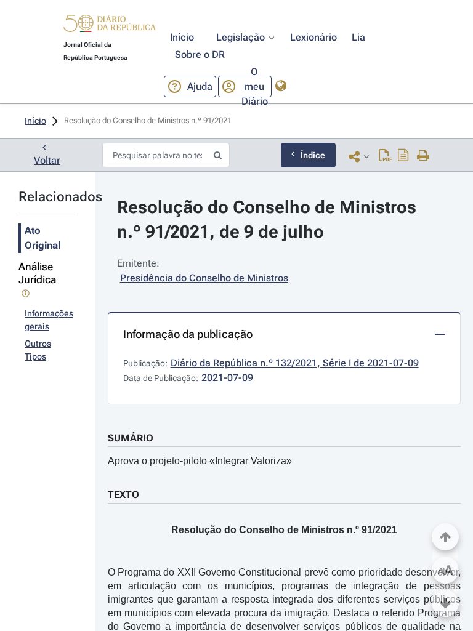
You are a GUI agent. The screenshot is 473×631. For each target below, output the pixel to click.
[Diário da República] (109, 26)
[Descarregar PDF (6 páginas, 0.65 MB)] (385, 156)
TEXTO (123, 494)
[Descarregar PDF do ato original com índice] (403, 156)
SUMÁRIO (130, 438)
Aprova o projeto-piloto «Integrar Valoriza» (200, 461)
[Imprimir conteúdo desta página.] (423, 156)
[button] (109, 25)
